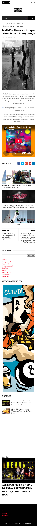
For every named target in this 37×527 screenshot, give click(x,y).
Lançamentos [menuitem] (7, 262)
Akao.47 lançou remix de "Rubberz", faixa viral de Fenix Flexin (21, 411)
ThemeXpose (14, 523)
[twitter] (31, 2)
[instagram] (34, 2)
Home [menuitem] (4, 260)
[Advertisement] (18, 435)
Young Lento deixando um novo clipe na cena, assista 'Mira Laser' (16, 186)
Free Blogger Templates (26, 523)
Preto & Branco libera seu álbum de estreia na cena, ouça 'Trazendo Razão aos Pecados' (18, 206)
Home (4, 24)
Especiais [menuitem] (5, 276)
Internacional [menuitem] (7, 266)
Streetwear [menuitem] (6, 272)
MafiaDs (10, 24)
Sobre (4, 513)
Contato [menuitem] (5, 268)
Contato (5, 516)
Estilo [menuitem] (4, 270)
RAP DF (16, 24)
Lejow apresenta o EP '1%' (11, 225)
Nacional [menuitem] (5, 264)
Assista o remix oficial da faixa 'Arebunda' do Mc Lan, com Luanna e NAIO (21, 403)
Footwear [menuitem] (6, 274)
